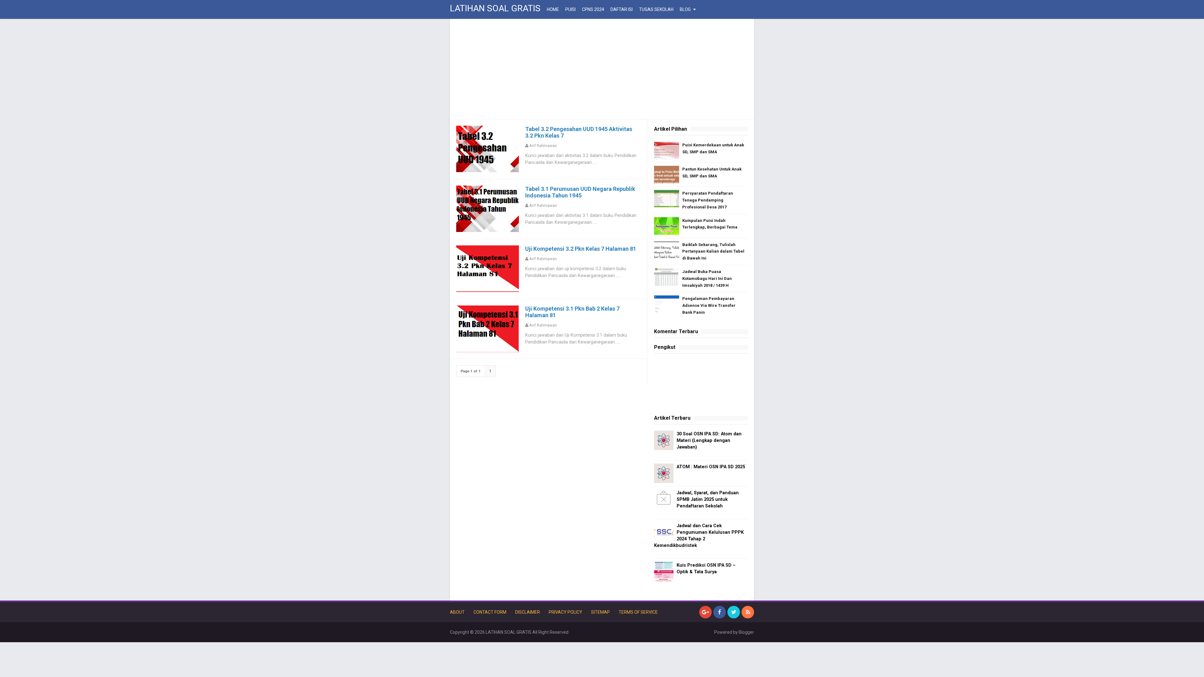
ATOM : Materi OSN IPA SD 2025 (711, 467)
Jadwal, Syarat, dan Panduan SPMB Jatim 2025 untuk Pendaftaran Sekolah (708, 499)
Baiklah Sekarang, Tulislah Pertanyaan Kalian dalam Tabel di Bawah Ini (713, 251)
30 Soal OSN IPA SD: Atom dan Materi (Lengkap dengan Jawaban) (709, 440)
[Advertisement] (602, 69)
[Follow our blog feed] (748, 612)
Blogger (746, 632)
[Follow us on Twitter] (733, 612)
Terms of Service (638, 612)
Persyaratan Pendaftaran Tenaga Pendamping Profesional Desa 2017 (707, 200)
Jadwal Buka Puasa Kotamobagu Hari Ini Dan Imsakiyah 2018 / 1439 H (707, 278)
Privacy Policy (565, 612)
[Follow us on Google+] (705, 612)
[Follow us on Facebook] (719, 612)
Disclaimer (527, 612)
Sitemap (600, 612)
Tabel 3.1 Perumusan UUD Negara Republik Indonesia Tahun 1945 (580, 192)
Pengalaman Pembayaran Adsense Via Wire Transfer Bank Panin (709, 305)
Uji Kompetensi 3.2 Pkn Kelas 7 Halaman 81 (580, 248)
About (457, 612)
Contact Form (489, 612)
